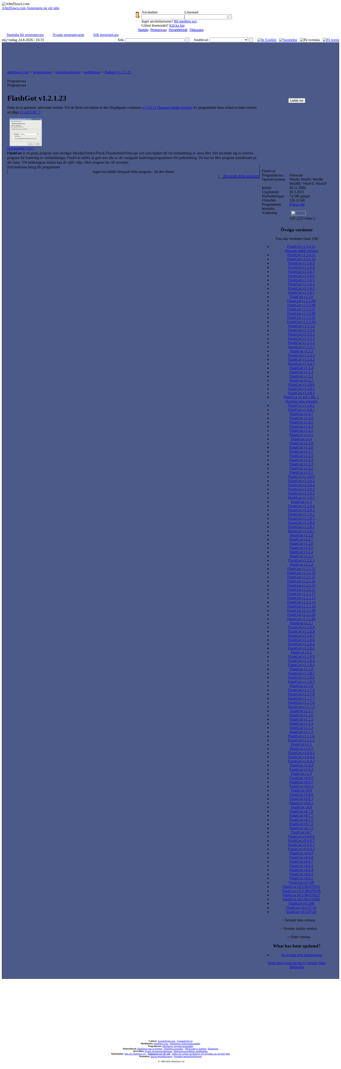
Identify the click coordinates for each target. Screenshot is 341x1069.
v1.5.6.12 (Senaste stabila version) (167, 107)
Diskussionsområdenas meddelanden (191, 1051)
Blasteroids (213, 1048)
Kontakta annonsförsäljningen (188, 1056)
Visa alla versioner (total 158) (296, 239)
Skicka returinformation (161, 1056)
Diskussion (196, 30)
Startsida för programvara (25, 35)
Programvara (158, 30)
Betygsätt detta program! (240, 176)
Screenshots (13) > (21, 148)
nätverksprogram (67, 72)
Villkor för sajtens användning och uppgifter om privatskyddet (201, 1053)
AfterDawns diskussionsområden (185, 1043)
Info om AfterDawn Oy (135, 1053)
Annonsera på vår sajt (159, 1053)
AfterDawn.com (14, 8)
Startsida (143, 30)
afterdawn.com (18, 72)
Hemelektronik (178, 30)
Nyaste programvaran (68, 35)
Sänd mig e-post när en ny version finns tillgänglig (297, 965)
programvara (42, 72)
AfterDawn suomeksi (173, 1048)
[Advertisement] (170, 55)
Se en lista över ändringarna (301, 955)
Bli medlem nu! (185, 21)
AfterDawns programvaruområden (177, 1046)
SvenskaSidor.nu (185, 1041)
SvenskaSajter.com (166, 1041)
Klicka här (176, 25)
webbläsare (92, 72)
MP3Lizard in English (195, 1048)
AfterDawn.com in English (149, 1048)
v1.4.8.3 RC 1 (30, 112)
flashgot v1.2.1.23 (117, 72)
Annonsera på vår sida (42, 8)
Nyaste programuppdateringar (158, 1051)
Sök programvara (106, 35)
